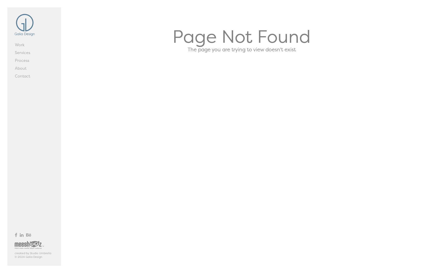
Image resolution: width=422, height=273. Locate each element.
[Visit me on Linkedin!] (21, 235)
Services (22, 52)
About (20, 68)
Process (22, 60)
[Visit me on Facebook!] (16, 235)
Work (19, 44)
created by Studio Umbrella (33, 253)
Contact (22, 76)
